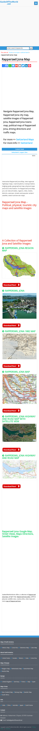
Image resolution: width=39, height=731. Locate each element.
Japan (21, 705)
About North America (6, 652)
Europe (2, 676)
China (9, 705)
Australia (15, 705)
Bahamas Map (24, 647)
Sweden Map (28, 692)
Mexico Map (6, 647)
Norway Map (18, 692)
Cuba (26, 658)
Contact (2, 710)
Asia (1, 699)
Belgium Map (6, 668)
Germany (16, 682)
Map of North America (7, 642)
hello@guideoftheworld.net (14, 720)
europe (16, 52)
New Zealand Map (7, 692)
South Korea (29, 705)
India (3, 705)
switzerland (24, 52)
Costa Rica (15, 647)
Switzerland (26, 142)
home (11, 52)
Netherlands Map (17, 668)
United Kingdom (7, 682)
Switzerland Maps (25, 139)
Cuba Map (34, 647)
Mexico (21, 658)
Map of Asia (4, 686)
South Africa (5, 695)
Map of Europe (4, 663)
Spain (33, 682)
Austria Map (5, 671)
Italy (29, 682)
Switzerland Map (28, 668)
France (23, 682)
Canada (14, 658)
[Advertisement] (19, 26)
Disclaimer (8, 728)
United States (6, 658)
